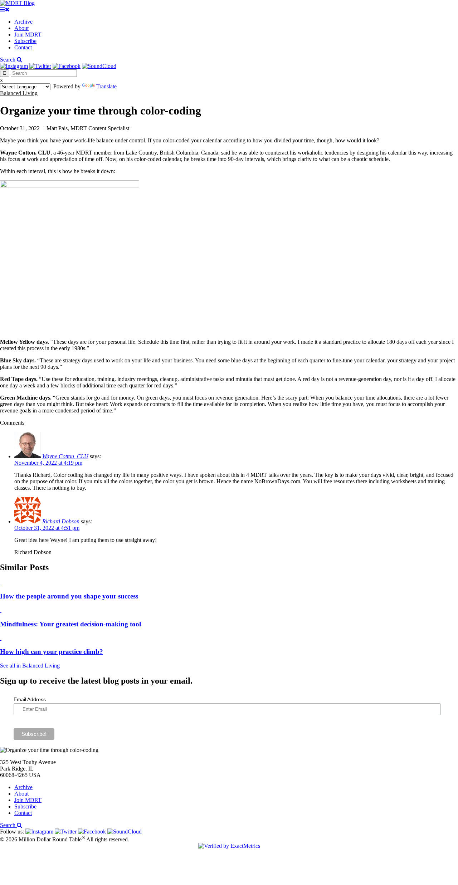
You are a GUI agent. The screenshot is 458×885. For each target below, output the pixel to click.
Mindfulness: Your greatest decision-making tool (70, 624)
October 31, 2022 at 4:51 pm (46, 528)
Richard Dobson (60, 521)
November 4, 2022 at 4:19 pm (48, 463)
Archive (23, 22)
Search (8, 60)
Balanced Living (19, 93)
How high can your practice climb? (51, 651)
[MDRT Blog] (17, 3)
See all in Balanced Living (30, 665)
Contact (23, 47)
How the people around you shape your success (69, 596)
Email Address (30, 699)
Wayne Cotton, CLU (65, 456)
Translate (106, 86)
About (21, 28)
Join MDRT (28, 34)
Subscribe (25, 41)
